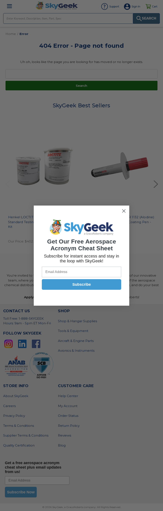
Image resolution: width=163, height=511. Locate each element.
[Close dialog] (124, 211)
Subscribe (81, 284)
